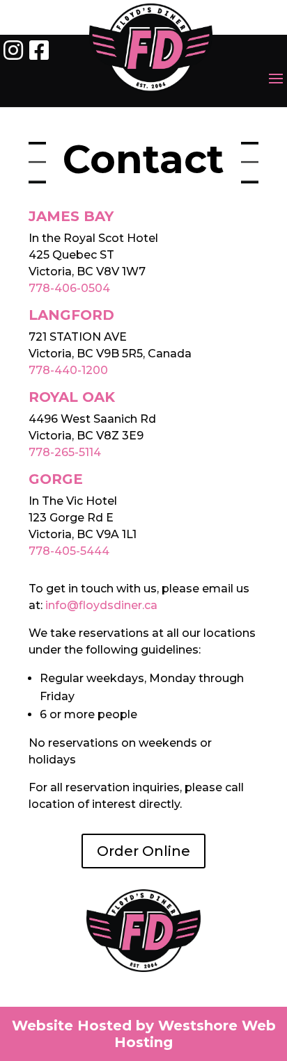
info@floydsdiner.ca (101, 605)
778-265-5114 (65, 452)
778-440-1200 (68, 370)
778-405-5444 (69, 551)
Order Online (143, 851)
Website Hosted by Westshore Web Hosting (144, 1034)
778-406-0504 (69, 288)
